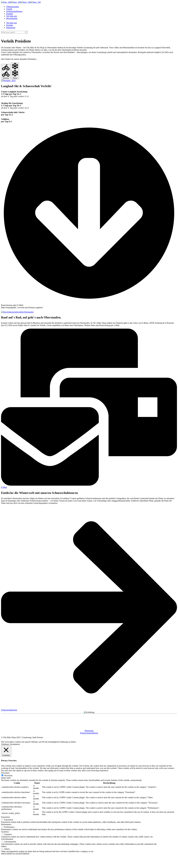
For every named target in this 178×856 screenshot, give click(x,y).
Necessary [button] (5, 773)
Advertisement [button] (7, 839)
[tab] (6, 71)
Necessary (8, 775)
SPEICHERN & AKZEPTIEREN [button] (15, 854)
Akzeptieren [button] (15, 744)
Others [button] (4, 846)
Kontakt (9, 25)
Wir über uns (11, 23)
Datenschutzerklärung (89, 733)
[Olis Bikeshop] (21, 2)
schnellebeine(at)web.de (34, 305)
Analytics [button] (5, 832)
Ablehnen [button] (5, 744)
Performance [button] (6, 824)
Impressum (10, 27)
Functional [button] (5, 817)
